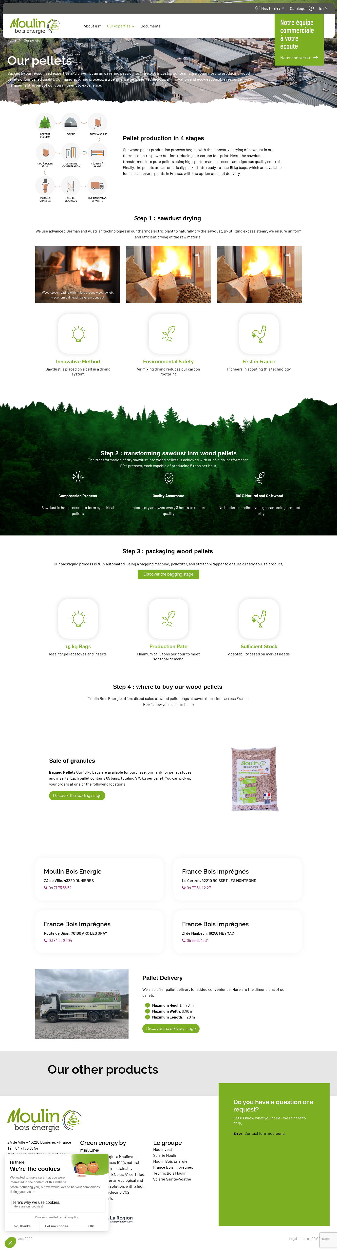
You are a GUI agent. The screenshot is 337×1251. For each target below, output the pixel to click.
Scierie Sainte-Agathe (172, 1179)
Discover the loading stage (77, 795)
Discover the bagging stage (168, 574)
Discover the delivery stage (171, 1028)
